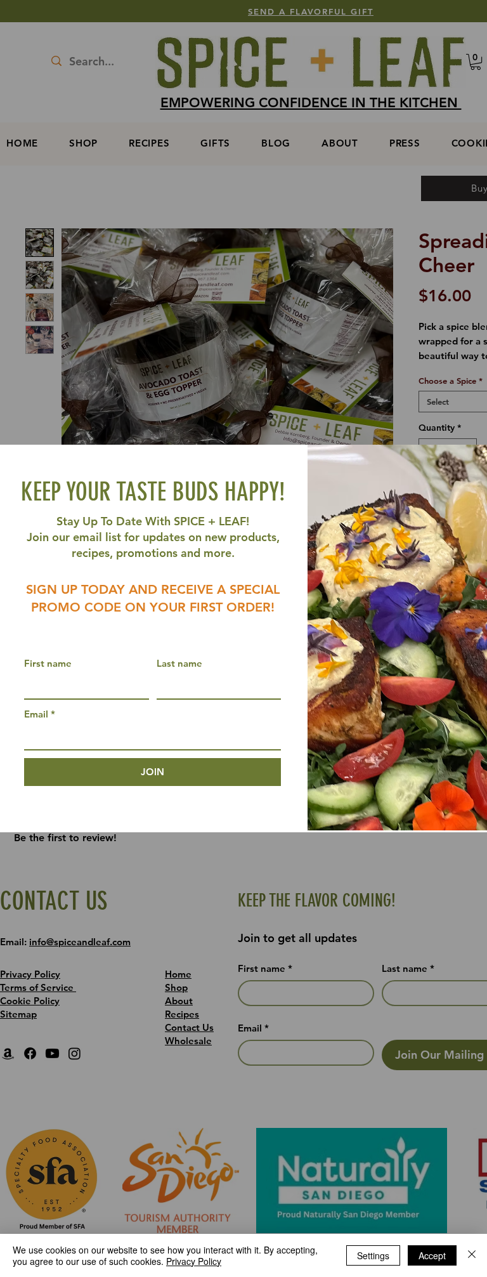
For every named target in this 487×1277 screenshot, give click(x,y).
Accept (432, 1255)
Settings (373, 1255)
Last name (179, 663)
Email (39, 714)
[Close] (471, 1255)
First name (48, 663)
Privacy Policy (193, 1261)
